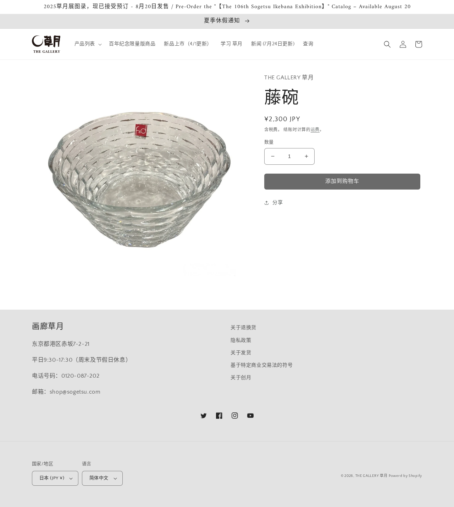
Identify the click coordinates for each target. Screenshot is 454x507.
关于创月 (241, 378)
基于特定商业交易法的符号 (262, 365)
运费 (315, 130)
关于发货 (241, 353)
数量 (269, 142)
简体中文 (99, 477)
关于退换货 (243, 328)
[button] (87, 43)
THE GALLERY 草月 (371, 476)
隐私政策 (241, 340)
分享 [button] (277, 202)
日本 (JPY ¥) (51, 477)
